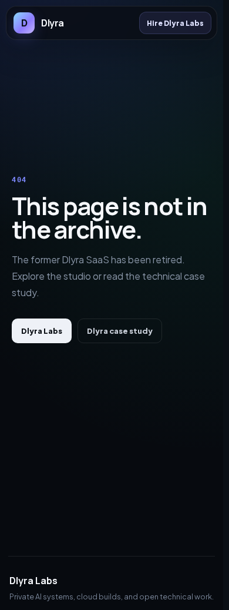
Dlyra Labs (41, 331)
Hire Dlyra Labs (175, 23)
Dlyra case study (120, 331)
